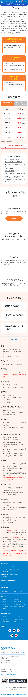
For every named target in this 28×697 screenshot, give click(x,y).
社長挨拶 (4, 601)
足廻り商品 (4, 576)
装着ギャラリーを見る (6, 591)
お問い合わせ (5, 616)
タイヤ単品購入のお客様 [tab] (7, 103)
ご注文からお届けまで (6, 621)
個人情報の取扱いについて (19, 604)
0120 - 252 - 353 (12, 658)
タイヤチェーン (5, 582)
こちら (23, 652)
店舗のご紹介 (16, 621)
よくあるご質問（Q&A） (19, 616)
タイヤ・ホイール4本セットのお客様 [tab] (20, 103)
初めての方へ (8, 4)
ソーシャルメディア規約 (7, 606)
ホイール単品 (5, 571)
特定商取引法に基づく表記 (19, 606)
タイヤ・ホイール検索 (19, 4)
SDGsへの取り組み (18, 601)
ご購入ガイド (7, 6)
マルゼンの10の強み (18, 591)
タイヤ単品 (16, 569)
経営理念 (16, 599)
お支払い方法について (18, 619)
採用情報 (4, 608)
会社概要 (4, 599)
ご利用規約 (4, 604)
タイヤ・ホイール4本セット (8, 569)
